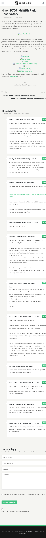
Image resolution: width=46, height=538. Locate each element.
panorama (32, 85)
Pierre (11, 119)
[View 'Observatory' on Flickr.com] (25, 59)
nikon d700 (24, 85)
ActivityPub (29, 531)
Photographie (18, 17)
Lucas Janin (13, 316)
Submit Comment (9, 502)
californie (17, 85)
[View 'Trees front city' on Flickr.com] (25, 68)
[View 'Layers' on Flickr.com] (25, 61)
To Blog (42, 92)
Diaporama (13, 76)
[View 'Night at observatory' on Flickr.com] (24, 71)
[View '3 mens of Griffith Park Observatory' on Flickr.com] (25, 64)
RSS (36, 531)
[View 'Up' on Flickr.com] (25, 66)
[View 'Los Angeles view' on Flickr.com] (25, 34)
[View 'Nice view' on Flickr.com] (25, 56)
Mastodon (24, 533)
